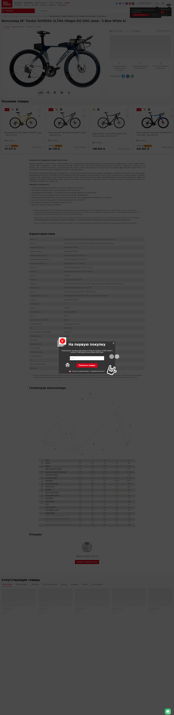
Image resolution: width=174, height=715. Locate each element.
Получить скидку (87, 365)
